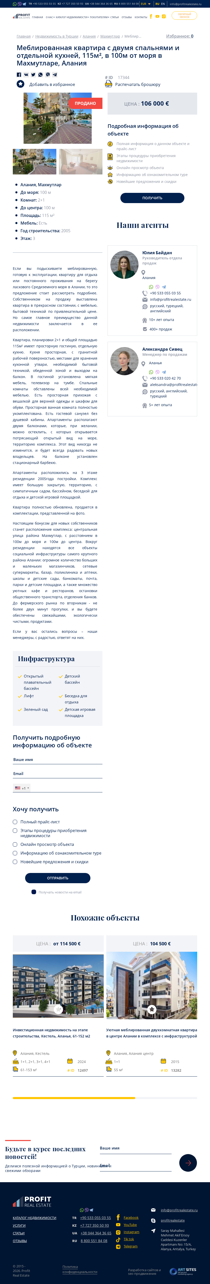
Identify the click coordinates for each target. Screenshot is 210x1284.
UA (99, 3)
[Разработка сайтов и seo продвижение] (183, 1271)
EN (163, 4)
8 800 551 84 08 (94, 1240)
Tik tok (129, 1239)
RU (126, 3)
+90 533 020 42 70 (165, 378)
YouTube (130, 1224)
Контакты (141, 17)
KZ (70, 3)
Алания (89, 36)
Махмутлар (110, 36)
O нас (49, 17)
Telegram (131, 1246)
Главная (37, 17)
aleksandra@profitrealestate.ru (177, 384)
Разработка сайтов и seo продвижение (144, 1271)
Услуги (19, 1225)
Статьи (114, 17)
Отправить (57, 878)
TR (42, 3)
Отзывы (127, 17)
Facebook (131, 1217)
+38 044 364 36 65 (96, 1233)
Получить (152, 197)
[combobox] (21, 788)
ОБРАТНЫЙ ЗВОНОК (184, 16)
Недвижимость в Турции (56, 36)
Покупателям (99, 17)
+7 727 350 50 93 (94, 1225)
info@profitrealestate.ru (186, 4)
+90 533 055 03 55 (165, 293)
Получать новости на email (60, 892)
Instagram (131, 1232)
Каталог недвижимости (71, 17)
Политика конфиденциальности (79, 1269)
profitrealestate (173, 1220)
